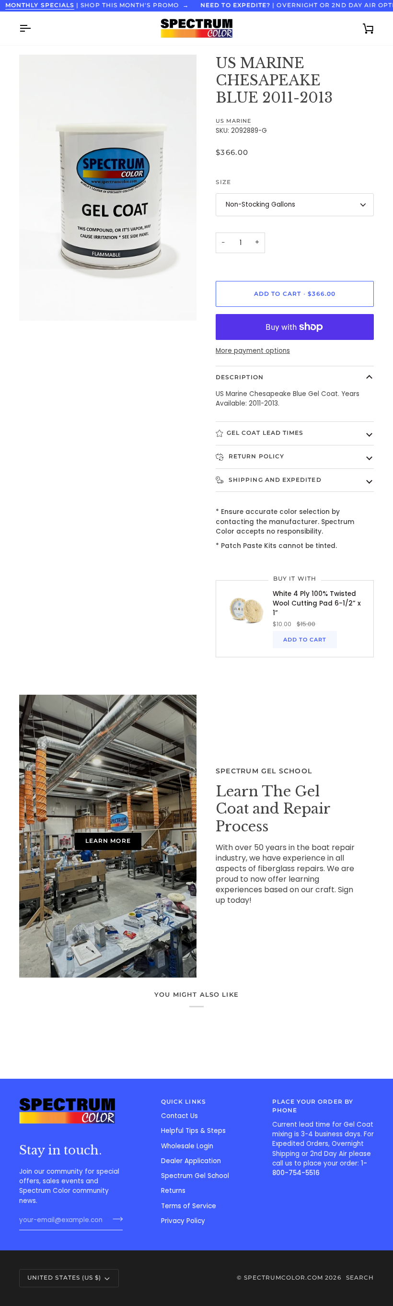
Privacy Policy (183, 1220)
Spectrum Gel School (195, 1175)
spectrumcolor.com (283, 1277)
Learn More (108, 841)
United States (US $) (64, 1277)
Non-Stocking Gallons (260, 204)
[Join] (115, 1219)
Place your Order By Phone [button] (312, 1106)
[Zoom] (37, 302)
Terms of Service (188, 1206)
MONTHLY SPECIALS (39, 5)
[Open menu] (33, 28)
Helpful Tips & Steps (193, 1130)
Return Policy (255, 456)
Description (240, 377)
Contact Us (179, 1115)
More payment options (253, 350)
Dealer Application (191, 1161)
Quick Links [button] (183, 1101)
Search (360, 1277)
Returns (173, 1190)
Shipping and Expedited (274, 480)
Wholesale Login (187, 1146)
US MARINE (233, 120)
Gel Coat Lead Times (265, 433)
